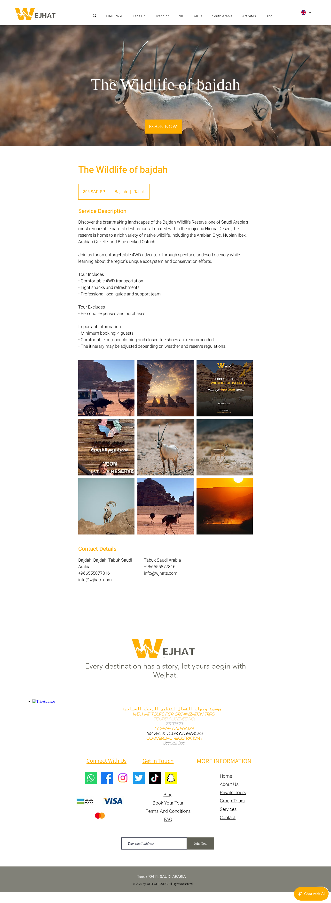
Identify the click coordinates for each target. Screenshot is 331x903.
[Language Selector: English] (306, 12)
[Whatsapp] (91, 778)
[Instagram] (123, 778)
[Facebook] (107, 778)
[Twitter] (139, 778)
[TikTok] (155, 778)
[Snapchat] (171, 778)
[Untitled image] (106, 388)
